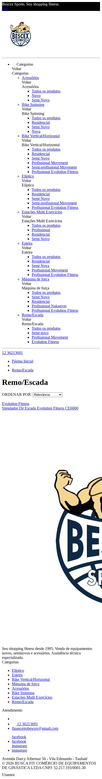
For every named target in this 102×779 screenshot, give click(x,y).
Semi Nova (40, 266)
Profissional (41, 230)
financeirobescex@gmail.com (35, 728)
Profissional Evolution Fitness (55, 172)
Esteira (27, 243)
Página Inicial (22, 361)
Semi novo (40, 333)
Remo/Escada (32, 315)
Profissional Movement (50, 163)
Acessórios (30, 78)
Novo (36, 95)
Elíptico (28, 176)
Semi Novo (41, 100)
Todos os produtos (46, 91)
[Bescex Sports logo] (20, 51)
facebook (19, 737)
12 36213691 (12, 353)
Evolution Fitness (45, 342)
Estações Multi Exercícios (42, 212)
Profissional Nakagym (49, 306)
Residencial (41, 122)
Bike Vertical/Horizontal (41, 136)
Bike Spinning (33, 104)
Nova (36, 131)
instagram (19, 746)
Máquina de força (35, 279)
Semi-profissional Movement (54, 167)
